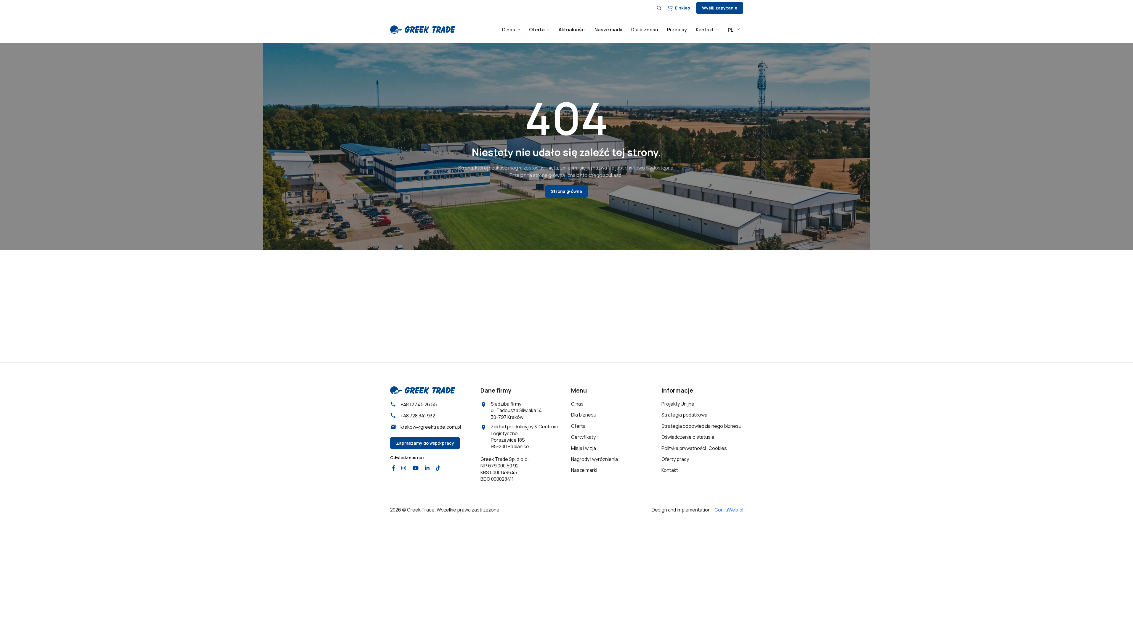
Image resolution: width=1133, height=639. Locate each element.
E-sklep (682, 8)
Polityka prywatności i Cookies (694, 448)
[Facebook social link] (393, 468)
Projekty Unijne (677, 404)
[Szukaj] (659, 8)
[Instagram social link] (404, 468)
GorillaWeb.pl (728, 509)
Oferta (578, 426)
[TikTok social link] (438, 468)
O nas (577, 404)
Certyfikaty (583, 437)
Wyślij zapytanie (719, 8)
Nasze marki (584, 470)
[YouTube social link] (415, 468)
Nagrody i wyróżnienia (594, 459)
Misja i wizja (583, 448)
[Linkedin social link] (427, 468)
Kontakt (669, 470)
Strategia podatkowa (684, 415)
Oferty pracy (675, 459)
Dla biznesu (583, 415)
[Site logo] (422, 29)
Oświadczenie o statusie (687, 437)
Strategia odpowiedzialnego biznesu (701, 426)
